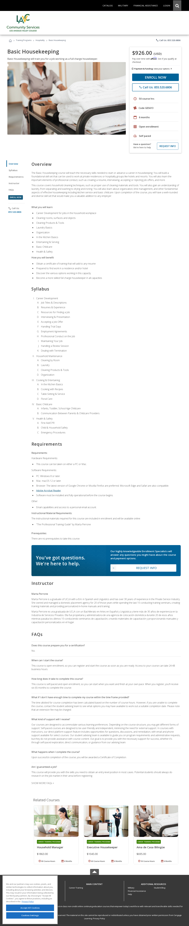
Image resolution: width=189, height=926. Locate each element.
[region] (30, 899)
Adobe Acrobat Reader (48, 490)
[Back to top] (94, 883)
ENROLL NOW (155, 77)
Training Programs (23, 40)
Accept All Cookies (30, 907)
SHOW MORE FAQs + (42, 783)
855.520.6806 (14, 212)
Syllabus (13, 170)
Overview (13, 163)
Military (131, 887)
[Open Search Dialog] (177, 5)
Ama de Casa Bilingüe (151, 847)
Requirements (16, 176)
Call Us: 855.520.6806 (168, 40)
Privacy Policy (99, 918)
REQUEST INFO (167, 146)
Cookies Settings (30, 915)
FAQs (11, 189)
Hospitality (40, 40)
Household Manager (50, 847)
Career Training (76, 887)
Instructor (14, 183)
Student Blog (159, 887)
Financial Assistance (137, 891)
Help (130, 894)
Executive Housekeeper (102, 847)
